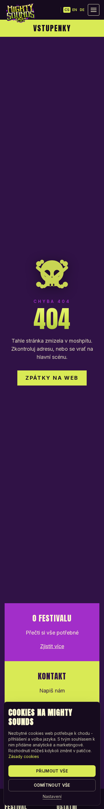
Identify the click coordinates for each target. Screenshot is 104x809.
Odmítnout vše (52, 785)
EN (74, 10)
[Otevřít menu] (93, 10)
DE (82, 10)
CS (66, 10)
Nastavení (52, 796)
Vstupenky (52, 28)
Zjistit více (52, 646)
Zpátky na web (52, 378)
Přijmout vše (52, 770)
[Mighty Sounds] (20, 13)
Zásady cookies (23, 756)
